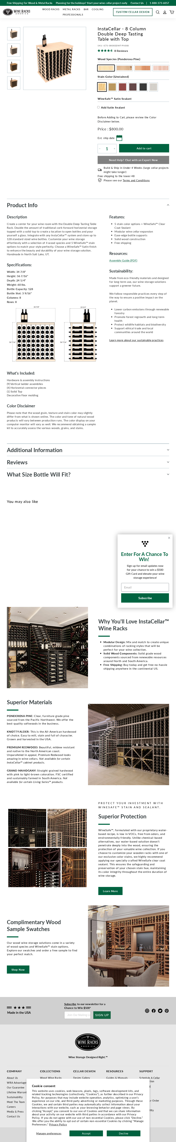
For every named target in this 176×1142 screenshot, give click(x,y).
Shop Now (18, 969)
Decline (123, 1133)
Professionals (73, 14)
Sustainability (15, 1097)
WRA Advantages (17, 1082)
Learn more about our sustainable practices (136, 340)
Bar (86, 9)
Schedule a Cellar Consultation (149, 1079)
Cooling (98, 9)
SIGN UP (102, 1015)
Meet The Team (16, 1102)
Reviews (17, 462)
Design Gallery (81, 1077)
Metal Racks (71, 9)
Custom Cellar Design (133, 12)
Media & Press (15, 1111)
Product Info (22, 205)
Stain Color (113, 77)
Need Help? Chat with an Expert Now (133, 160)
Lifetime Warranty (17, 1092)
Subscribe (70, 1004)
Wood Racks (51, 9)
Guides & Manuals (117, 1077)
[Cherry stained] (22, 548)
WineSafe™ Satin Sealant (114, 99)
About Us (12, 1077)
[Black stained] (33, 548)
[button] (157, 12)
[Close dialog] (169, 538)
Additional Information (34, 450)
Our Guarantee (15, 1087)
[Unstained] (11, 548)
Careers (11, 1106)
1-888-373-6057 (159, 3)
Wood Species (119, 59)
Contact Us (13, 1116)
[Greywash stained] (39, 548)
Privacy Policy (58, 1124)
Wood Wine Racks (51, 1077)
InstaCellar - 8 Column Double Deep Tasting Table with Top (15, 569)
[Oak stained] (16, 548)
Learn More (110, 891)
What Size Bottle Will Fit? (39, 474)
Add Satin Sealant (113, 107)
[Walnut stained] (28, 548)
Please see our (127, 180)
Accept (86, 1133)
